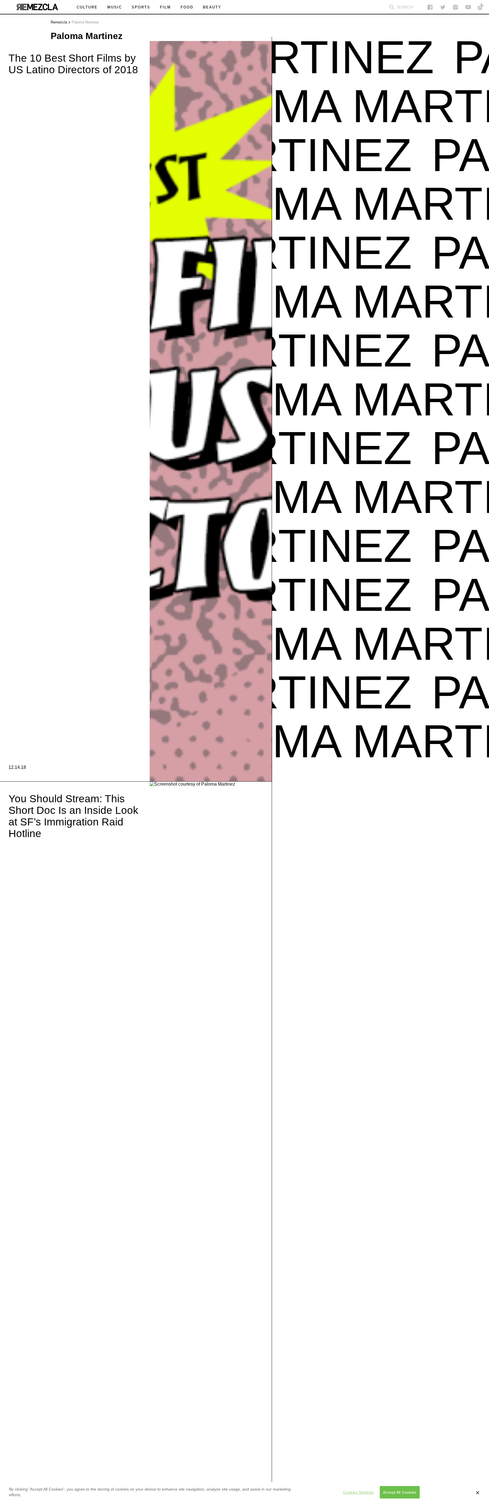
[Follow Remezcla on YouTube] (468, 7)
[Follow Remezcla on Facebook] (430, 7)
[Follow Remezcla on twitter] (442, 7)
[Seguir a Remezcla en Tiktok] (481, 7)
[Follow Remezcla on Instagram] (455, 7)
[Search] (391, 7)
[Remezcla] (37, 7)
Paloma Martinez (85, 22)
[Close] (477, 1492)
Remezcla (59, 22)
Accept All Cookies (400, 1492)
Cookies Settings (358, 1492)
